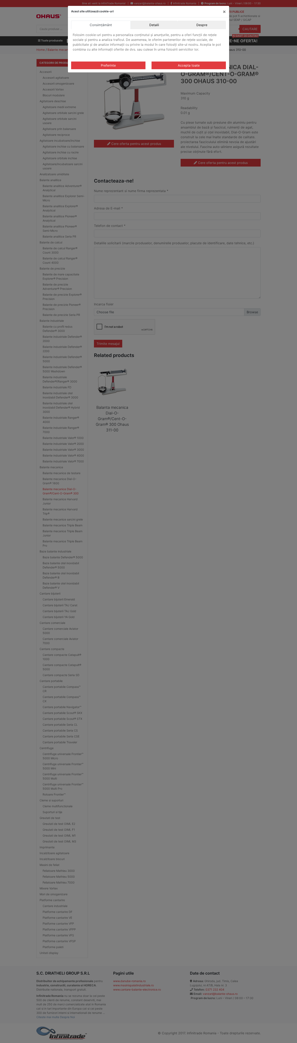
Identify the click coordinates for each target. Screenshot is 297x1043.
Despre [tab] (201, 25)
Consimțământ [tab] (101, 25)
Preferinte (108, 65)
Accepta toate (189, 65)
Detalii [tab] (154, 25)
